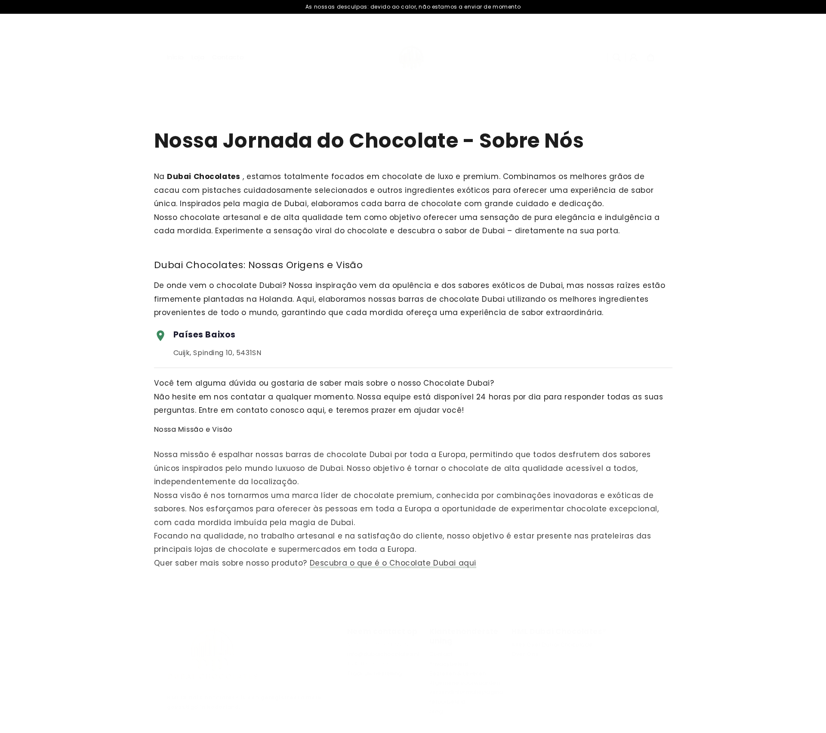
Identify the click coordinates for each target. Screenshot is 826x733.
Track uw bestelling (374, 673)
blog (436, 711)
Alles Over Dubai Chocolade (552, 644)
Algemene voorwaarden (464, 682)
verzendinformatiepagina (466, 692)
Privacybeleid (448, 663)
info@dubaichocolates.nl (383, 653)
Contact (440, 653)
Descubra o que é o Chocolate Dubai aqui (393, 563)
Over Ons (525, 653)
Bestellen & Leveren (457, 673)
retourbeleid (447, 701)
